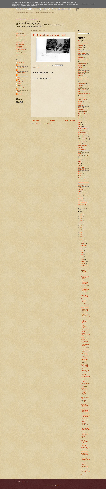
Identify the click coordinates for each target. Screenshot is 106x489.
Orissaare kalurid (82, 180)
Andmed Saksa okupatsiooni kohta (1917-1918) (84, 366)
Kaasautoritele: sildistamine (19, 47)
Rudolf (82, 337)
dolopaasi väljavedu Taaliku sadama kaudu (85, 458)
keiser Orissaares (82, 99)
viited (82, 267)
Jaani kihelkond (82, 83)
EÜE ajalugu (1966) (84, 380)
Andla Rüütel (21, 62)
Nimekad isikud (82, 71)
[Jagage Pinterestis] (62, 65)
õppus (79, 161)
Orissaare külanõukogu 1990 (84, 425)
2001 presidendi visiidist (84, 330)
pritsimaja (80, 198)
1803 (79, 163)
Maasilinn (80, 57)
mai (82, 254)
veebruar (83, 261)
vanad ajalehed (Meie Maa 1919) (84, 361)
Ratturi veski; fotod (82, 185)
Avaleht (52, 120)
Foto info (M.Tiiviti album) (85, 350)
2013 (81, 234)
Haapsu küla (81, 167)
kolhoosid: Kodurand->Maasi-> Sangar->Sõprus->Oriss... (84, 391)
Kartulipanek (84, 339)
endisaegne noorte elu (83, 79)
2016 (81, 227)
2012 (81, 236)
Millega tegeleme (20, 33)
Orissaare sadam (82, 63)
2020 (81, 218)
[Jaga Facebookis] (60, 65)
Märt (19, 77)
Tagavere (80, 189)
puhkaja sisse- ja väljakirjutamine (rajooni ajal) (85, 415)
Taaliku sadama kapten (84, 463)
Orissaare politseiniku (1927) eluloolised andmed (84, 443)
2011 (81, 239)
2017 (81, 225)
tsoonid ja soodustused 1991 (84, 405)
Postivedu (80, 65)
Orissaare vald (81, 113)
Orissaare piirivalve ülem (85, 304)
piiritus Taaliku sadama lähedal (85, 470)
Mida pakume (19, 40)
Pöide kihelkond (82, 141)
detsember (84, 241)
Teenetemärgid (81, 193)
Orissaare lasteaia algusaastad (85, 377)
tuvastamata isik (82, 204)
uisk (79, 51)
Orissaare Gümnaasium (84, 93)
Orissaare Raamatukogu (21, 86)
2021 (81, 216)
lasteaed (80, 120)
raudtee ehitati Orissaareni (84, 296)
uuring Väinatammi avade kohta (84, 282)
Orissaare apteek (82, 97)
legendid (80, 147)
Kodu (17, 55)
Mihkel (19, 83)
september (84, 245)
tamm (79, 153)
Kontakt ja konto (20, 53)
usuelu (79, 124)
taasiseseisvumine (82, 202)
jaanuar (83, 263)
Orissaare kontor (82, 134)
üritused (80, 126)
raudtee (80, 151)
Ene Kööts (20, 70)
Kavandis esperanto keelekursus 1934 (84, 272)
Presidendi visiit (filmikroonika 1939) (85, 311)
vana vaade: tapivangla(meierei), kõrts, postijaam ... (85, 355)
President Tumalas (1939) (85, 334)
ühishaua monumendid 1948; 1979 (84, 433)
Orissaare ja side (85, 451)
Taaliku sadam (81, 67)
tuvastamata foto (85, 307)
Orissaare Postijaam (83, 59)
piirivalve (80, 101)
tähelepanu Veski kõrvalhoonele (85, 467)
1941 (79, 165)
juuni (82, 252)
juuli (82, 250)
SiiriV (19, 89)
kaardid (80, 49)
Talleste (80, 143)
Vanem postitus (70, 120)
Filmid (79, 91)
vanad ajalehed (81, 53)
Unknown (20, 94)
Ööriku (79, 159)
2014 (81, 232)
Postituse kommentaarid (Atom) (43, 123)
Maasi (79, 55)
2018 (81, 223)
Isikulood (80, 75)
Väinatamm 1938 (85, 265)
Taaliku (80, 85)
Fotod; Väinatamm (82, 128)
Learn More (85, 4)
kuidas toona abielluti (84, 401)
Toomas (20, 91)
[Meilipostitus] (53, 65)
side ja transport (82, 89)
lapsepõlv (80, 118)
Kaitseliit (80, 107)
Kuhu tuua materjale (21, 35)
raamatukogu (81, 200)
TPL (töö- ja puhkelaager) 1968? (84, 420)
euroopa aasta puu (82, 145)
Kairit (19, 75)
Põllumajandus (81, 116)
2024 (81, 214)
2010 (81, 475)
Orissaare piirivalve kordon (83, 300)
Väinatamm (81, 47)
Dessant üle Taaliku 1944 (84, 454)
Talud (79, 191)
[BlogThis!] (57, 65)
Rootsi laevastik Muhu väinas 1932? (85, 277)
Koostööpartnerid (20, 42)
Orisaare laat (81, 177)
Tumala (80, 87)
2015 (81, 230)
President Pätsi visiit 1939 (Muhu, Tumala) (85, 315)
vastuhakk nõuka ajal (83, 155)
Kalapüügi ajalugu (82, 132)
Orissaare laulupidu (82, 136)
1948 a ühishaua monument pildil (49, 34)
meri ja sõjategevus (83, 43)
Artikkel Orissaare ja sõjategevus (21, 50)
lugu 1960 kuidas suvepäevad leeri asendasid (85, 410)
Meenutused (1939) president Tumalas (84, 320)
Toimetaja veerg (20, 44)
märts (82, 259)
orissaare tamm (82, 149)
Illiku (79, 69)
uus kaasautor (84, 293)
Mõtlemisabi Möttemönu (21, 80)
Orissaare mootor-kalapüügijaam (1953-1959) (85, 385)
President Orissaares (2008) (84, 326)
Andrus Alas (21, 65)
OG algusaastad (85, 347)
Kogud (79, 171)
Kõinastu (80, 173)
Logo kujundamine (23, 481)
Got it (92, 4)
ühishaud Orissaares (84, 437)
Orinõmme (80, 175)
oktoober (83, 243)
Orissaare (80, 45)
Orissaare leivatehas (83, 139)
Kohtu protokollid (82, 77)
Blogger (59, 485)
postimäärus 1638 (85, 286)
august (83, 247)
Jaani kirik (80, 130)
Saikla (79, 187)
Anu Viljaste (21, 67)
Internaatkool (81, 169)
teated (79, 103)
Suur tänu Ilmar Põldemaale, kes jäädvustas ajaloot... (85, 343)
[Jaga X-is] (59, 65)
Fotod (38, 67)
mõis (79, 122)
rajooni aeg (80, 73)
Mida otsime (19, 38)
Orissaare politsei (82, 111)
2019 (81, 220)
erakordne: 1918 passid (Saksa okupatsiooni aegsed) (85, 372)
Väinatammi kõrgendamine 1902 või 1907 (85, 289)
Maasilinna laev (82, 109)
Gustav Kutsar (21, 72)
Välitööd (80, 195)
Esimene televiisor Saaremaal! (85, 448)
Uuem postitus (36, 120)
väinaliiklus (81, 105)
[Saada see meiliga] (56, 65)
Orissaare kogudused (83, 182)
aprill (82, 256)
